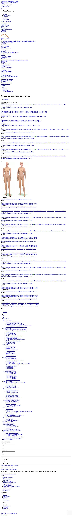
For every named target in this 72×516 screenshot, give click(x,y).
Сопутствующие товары (9, 431)
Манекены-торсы (10, 348)
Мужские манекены (11, 346)
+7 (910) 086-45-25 (5, 2)
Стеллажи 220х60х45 (11, 377)
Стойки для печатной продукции (14, 335)
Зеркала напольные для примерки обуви (16, 382)
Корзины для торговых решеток (14, 397)
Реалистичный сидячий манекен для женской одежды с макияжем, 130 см (18, 207)
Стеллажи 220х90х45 (11, 378)
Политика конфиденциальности (8, 474)
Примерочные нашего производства (15, 324)
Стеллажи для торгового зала (13, 429)
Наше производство (8, 320)
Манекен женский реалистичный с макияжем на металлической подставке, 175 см (20, 125)
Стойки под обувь (10, 343)
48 (16, 102)
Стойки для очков (10, 342)
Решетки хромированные (12, 390)
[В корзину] (1, 110)
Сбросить (8, 441)
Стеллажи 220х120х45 (11, 376)
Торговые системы (7, 407)
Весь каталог (6, 490)
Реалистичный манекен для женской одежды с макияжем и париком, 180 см (19, 291)
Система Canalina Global (12, 412)
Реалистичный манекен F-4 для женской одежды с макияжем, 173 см (17, 151)
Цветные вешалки (10, 370)
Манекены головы (10, 353)
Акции (5, 14)
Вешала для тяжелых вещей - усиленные (16, 329)
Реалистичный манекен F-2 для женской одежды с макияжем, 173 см (17, 145)
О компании (6, 19)
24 (10, 102)
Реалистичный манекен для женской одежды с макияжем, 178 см (16, 283)
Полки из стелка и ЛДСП (12, 426)
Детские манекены (10, 351)
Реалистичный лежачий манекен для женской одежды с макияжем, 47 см (18, 256)
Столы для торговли (8, 439)
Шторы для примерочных (12, 420)
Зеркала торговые (7, 381)
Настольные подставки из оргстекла (12, 430)
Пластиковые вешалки (11, 361)
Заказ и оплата (6, 15)
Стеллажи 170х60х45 (11, 373)
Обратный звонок (14, 2)
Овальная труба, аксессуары (13, 416)
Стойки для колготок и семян (13, 340)
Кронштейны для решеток (12, 395)
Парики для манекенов (11, 354)
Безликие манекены (11, 356)
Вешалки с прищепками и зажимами (15, 359)
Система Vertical (10, 414)
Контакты (5, 18)
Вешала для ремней (11, 333)
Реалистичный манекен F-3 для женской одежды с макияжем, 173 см (17, 138)
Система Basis (9, 410)
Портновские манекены (12, 349)
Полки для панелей (10, 406)
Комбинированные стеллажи (13, 380)
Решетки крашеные (10, 391)
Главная (5, 87)
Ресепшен (8, 428)
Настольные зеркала (11, 386)
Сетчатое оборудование (12, 399)
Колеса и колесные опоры (12, 337)
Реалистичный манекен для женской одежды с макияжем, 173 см (16, 158)
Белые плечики (10, 367)
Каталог (5, 89)
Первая (5, 312)
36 (13, 102)
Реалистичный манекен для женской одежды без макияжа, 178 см (16, 107)
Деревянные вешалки (11, 358)
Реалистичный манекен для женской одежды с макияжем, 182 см (16, 263)
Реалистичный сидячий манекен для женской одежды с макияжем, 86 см (18, 241)
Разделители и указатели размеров (14, 434)
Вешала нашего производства (13, 322)
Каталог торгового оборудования (9, 469)
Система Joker (9, 409)
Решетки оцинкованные (12, 392)
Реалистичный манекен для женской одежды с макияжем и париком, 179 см (19, 299)
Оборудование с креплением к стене (15, 415)
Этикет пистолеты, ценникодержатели (15, 436)
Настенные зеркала (10, 385)
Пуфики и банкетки (8, 421)
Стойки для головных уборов (13, 338)
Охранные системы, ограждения (14, 438)
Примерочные (6, 417)
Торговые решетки (7, 388)
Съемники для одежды (11, 435)
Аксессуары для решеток (12, 396)
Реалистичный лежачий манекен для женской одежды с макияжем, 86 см (18, 249)
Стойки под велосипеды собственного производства (19, 325)
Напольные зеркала (11, 383)
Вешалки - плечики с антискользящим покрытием (18, 363)
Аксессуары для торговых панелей (11, 400)
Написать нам (4, 514)
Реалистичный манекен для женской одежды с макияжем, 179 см (16, 233)
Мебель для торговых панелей (13, 405)
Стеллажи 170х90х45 (11, 375)
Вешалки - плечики (8, 357)
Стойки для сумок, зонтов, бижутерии (15, 339)
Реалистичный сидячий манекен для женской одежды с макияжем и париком (19, 306)
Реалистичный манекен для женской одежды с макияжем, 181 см (16, 270)
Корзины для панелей (11, 401)
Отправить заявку (5, 6)
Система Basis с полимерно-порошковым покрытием (19, 411)
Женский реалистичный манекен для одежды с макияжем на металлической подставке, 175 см (23, 116)
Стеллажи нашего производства (14, 323)
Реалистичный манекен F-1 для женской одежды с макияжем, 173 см (17, 132)
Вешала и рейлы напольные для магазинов (16, 330)
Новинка (5, 99)
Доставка (5, 16)
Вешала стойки (7, 328)
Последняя (6, 318)
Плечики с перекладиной (12, 364)
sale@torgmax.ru (4, 3)
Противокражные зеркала (12, 387)
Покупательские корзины (12, 433)
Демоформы (9, 352)
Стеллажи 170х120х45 (11, 372)
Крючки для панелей (11, 404)
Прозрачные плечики (11, 366)
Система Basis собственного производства (16, 327)
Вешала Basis (9, 332)
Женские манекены (8, 91)
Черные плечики (10, 368)
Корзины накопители (8, 423)
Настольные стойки (11, 334)
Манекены (5, 90)
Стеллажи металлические (9, 371)
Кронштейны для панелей (12, 402)
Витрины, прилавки (11, 425)
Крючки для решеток (11, 393)
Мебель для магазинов (8, 424)
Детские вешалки (10, 362)
